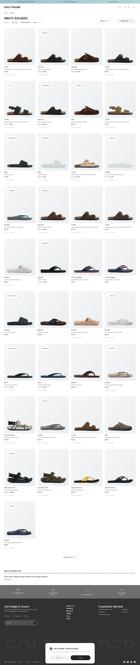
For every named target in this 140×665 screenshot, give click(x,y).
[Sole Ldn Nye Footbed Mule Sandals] (86, 46)
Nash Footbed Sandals (44, 69)
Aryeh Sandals (8, 174)
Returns (69, 611)
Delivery (69, 608)
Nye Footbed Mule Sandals (79, 69)
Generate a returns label (106, 609)
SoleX (68, 613)
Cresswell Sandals (9, 332)
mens (6, 13)
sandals (12, 13)
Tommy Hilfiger (76, 277)
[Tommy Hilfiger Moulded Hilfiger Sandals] (120, 257)
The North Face (9, 435)
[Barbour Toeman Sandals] (53, 309)
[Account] (125, 7)
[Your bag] (129, 7)
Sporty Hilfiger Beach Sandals (80, 280)
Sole (72, 120)
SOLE (68, 618)
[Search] (120, 7)
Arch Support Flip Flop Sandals (114, 332)
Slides (35, 22)
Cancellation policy (104, 614)
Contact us (125, 612)
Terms (20, 662)
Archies (107, 172)
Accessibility (35, 662)
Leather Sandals (25, 22)
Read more (7, 579)
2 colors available (9, 127)
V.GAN (6, 67)
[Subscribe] (35, 623)
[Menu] (134, 7)
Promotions (102, 612)
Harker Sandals (42, 280)
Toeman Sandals (43, 332)
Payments (125, 609)
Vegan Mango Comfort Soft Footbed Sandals (17, 69)
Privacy (27, 662)
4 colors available (110, 337)
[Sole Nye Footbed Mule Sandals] (120, 414)
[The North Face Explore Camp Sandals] (19, 414)
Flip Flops (15, 22)
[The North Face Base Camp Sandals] (86, 467)
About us (70, 606)
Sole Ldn (40, 67)
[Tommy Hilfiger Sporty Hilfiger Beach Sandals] (86, 257)
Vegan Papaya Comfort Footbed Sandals (16, 122)
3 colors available (9, 75)
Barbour (40, 277)
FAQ (68, 616)
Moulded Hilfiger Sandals (112, 280)
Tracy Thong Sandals (10, 385)
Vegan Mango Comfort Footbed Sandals (117, 69)
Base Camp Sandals (77, 490)
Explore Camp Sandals (11, 437)
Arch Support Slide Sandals (12, 280)
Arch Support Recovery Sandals (114, 174)
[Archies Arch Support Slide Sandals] (19, 257)
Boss (6, 172)
